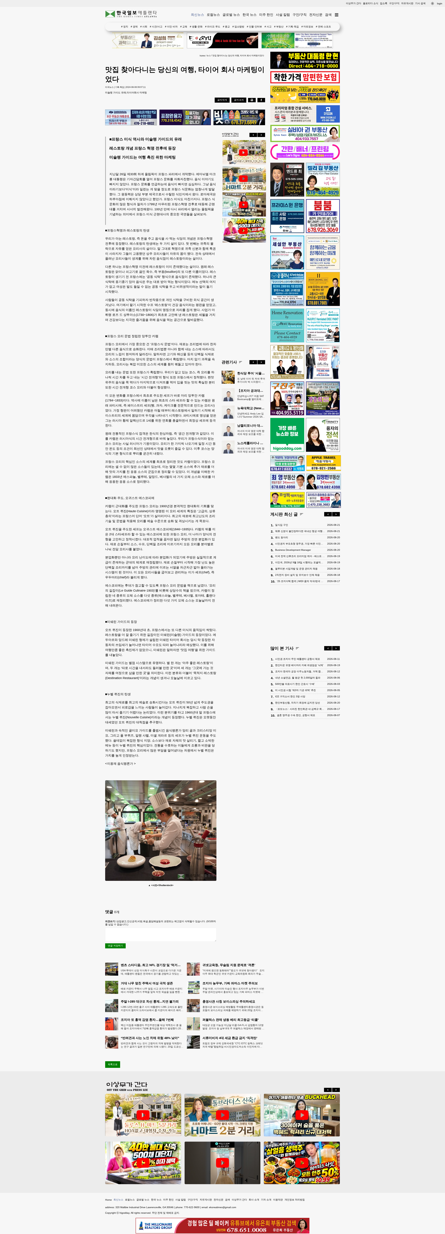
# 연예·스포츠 (323, 26)
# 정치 (124, 26)
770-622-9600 (192, 1207)
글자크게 (239, 99)
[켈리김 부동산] (323, 180)
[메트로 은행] (323, 252)
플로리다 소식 (370, 3)
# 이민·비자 (171, 26)
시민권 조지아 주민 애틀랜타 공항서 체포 (297, 659)
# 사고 (268, 26)
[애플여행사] (323, 463)
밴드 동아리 (281, 537)
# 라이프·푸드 (212, 26)
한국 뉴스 (249, 14)
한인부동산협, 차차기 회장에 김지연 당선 (297, 702)
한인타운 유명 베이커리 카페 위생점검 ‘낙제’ (299, 665)
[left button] (253, 135)
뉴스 (209, 55)
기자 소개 (266, 1199)
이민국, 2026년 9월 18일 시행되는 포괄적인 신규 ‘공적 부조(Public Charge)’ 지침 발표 (300, 562)
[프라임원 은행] (287, 216)
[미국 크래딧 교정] (239, 118)
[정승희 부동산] (323, 398)
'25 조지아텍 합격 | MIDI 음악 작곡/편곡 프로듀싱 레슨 (301, 581)
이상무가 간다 (353, 3)
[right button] (261, 135)
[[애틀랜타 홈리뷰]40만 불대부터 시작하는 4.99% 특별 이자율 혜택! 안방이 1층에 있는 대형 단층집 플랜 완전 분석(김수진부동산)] (243, 231)
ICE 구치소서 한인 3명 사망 (290, 696)
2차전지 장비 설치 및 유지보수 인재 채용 (297, 575)
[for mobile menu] (336, 15)
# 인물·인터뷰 (254, 26)
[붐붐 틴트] (323, 216)
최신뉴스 (197, 14)
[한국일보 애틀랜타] (131, 14)
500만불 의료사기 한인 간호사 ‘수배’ (295, 684)
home (202, 56)
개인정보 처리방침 (295, 1199)
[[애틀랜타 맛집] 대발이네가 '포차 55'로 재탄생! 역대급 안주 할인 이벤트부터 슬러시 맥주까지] (302, 1162)
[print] (252, 100)
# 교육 (183, 26)
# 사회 (143, 26)
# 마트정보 (307, 26)
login (439, 3)
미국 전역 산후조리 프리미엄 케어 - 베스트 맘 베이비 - (300, 556)
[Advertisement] (243, 298)
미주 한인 (266, 14)
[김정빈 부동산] (323, 481)
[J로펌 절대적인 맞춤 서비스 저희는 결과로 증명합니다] (287, 362)
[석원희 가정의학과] (287, 463)
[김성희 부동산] (147, 40)
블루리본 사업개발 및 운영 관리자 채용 (296, 568)
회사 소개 (254, 1199)
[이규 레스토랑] (222, 40)
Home (108, 1199)
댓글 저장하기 (115, 945)
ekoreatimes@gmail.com (222, 1207)
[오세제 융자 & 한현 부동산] (305, 68)
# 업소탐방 (238, 26)
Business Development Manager (293, 550)
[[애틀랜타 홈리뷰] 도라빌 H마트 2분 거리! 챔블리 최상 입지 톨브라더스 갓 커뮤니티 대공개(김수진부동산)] (243, 179)
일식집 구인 (281, 524)
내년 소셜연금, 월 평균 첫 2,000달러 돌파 (297, 677)
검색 (328, 14)
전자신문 (315, 14)
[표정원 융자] (185, 118)
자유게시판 (407, 3)
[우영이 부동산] (305, 102)
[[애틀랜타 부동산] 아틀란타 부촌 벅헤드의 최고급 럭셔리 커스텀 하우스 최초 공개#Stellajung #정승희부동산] (243, 205)
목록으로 (113, 1064)
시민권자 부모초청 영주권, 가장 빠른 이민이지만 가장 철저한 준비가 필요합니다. (300, 543)
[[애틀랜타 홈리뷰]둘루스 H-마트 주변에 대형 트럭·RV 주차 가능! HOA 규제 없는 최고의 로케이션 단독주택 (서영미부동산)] (243, 152)
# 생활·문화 (196, 26)
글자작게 (222, 99)
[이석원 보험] (305, 82)
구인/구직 (394, 3)
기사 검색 (420, 3)
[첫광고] (297, 40)
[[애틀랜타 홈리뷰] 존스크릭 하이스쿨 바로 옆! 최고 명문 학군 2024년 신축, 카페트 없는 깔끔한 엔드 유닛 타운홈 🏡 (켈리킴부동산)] (223, 1162)
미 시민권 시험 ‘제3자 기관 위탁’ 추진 (295, 690)
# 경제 (134, 26)
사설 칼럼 (283, 14)
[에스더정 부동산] (323, 362)
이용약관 (278, 1199)
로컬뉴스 (213, 14)
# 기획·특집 (292, 26)
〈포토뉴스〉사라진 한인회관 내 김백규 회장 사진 (300, 709)
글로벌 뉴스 (231, 14)
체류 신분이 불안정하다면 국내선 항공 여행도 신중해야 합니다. (300, 531)
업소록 (383, 3)
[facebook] (261, 100)
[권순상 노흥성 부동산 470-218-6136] (131, 118)
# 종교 (226, 26)
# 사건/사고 (156, 26)
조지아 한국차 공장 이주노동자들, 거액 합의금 (300, 671)
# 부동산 (279, 26)
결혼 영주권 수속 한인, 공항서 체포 (296, 715)
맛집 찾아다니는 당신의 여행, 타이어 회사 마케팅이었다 (238, 55)
